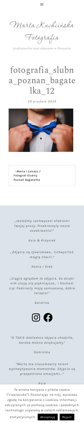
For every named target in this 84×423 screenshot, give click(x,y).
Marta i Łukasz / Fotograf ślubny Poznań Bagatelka (27, 175)
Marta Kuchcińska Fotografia (42, 32)
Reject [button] (67, 417)
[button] (42, 4)
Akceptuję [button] (47, 417)
